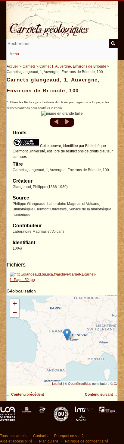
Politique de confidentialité (86, 441)
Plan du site (48, 441)
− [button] (15, 312)
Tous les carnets (13, 436)
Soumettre (113, 43)
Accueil (13, 66)
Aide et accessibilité (16, 441)
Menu (14, 54)
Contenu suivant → (101, 394)
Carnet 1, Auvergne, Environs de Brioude (72, 66)
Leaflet (57, 383)
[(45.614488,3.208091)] (67, 334)
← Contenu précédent (25, 394)
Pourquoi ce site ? (69, 436)
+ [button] (15, 303)
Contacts (40, 436)
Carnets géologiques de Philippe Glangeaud (62, 25)
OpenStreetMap (79, 383)
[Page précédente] (57, 123)
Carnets (29, 66)
